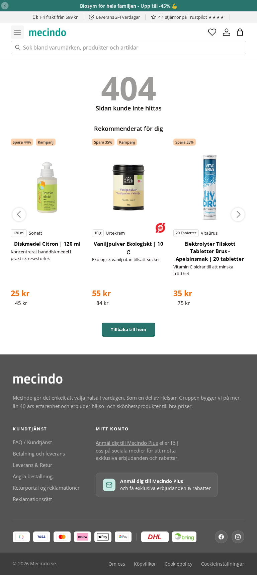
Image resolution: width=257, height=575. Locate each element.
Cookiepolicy (178, 564)
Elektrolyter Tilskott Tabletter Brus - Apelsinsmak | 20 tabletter (210, 251)
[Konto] (226, 32)
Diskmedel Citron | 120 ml (47, 243)
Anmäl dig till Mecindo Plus (127, 442)
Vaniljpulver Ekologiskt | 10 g (128, 247)
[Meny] (17, 32)
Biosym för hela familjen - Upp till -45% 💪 (128, 6)
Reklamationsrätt (32, 499)
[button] (240, 32)
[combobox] (128, 47)
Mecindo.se (43, 564)
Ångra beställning (33, 476)
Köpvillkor (145, 564)
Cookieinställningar (222, 564)
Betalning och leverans (39, 453)
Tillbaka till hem (128, 329)
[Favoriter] (212, 32)
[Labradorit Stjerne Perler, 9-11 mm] (47, 187)
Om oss (116, 564)
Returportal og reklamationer (46, 488)
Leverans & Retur (32, 465)
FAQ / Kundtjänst (32, 442)
